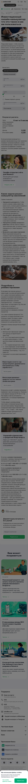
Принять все (20, 780)
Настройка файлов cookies (6, 780)
